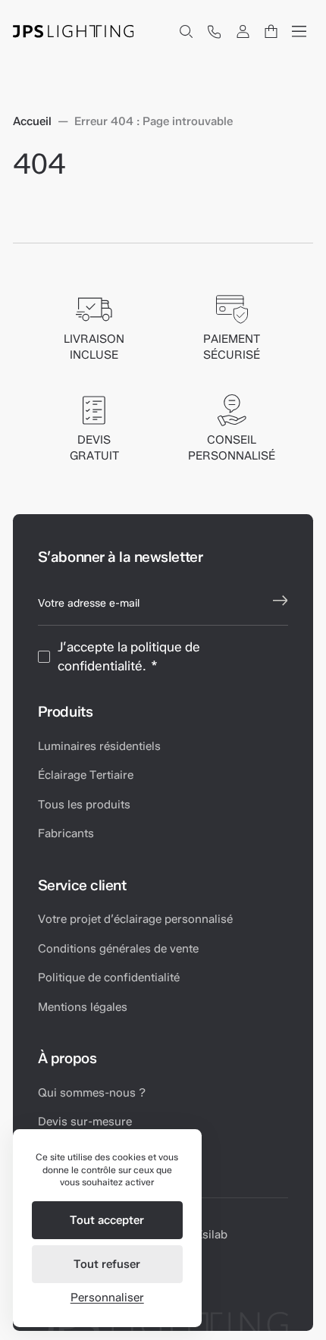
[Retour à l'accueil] (73, 31)
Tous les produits (84, 804)
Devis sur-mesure (85, 1121)
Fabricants (66, 833)
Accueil (32, 121)
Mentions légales (82, 1007)
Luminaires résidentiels (99, 746)
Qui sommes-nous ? (92, 1093)
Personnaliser (107, 1297)
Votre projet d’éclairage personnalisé (135, 919)
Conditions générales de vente (118, 949)
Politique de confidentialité (109, 977)
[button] (185, 31)
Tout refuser (107, 1264)
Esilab (211, 1234)
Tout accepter (107, 1220)
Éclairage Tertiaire (85, 775)
